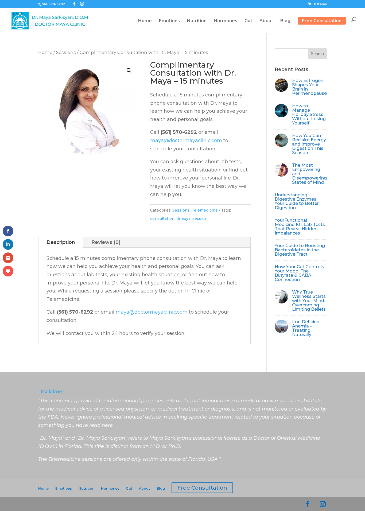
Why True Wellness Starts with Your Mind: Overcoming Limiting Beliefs (309, 301)
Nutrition (86, 488)
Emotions (63, 488)
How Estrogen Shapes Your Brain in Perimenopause (309, 87)
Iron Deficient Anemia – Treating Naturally (306, 328)
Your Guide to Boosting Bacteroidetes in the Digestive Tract (300, 250)
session (199, 218)
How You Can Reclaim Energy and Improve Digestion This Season (309, 144)
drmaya (183, 218)
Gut (129, 488)
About (144, 488)
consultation (162, 218)
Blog (161, 488)
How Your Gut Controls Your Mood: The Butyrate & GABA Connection (299, 273)
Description (60, 242)
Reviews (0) (106, 242)
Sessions (66, 52)
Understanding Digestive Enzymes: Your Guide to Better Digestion (297, 201)
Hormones (110, 488)
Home (45, 52)
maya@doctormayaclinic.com (186, 140)
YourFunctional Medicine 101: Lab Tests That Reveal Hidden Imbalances (300, 227)
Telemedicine (205, 210)
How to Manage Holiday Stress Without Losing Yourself (309, 114)
